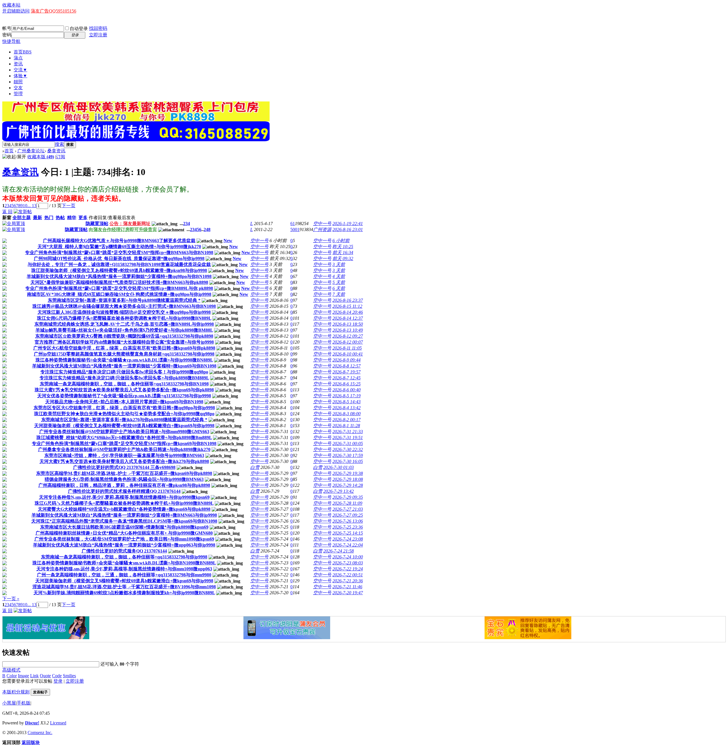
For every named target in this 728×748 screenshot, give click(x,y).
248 (207, 229)
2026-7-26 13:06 (347, 521)
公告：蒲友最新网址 (129, 223)
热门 (48, 217)
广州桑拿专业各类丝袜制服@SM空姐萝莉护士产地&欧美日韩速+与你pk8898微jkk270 (124, 449)
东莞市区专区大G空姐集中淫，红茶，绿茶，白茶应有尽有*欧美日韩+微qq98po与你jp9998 (124, 407)
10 (25, 205)
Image (23, 675)
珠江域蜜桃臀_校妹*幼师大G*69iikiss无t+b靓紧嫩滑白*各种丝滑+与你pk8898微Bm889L (124, 437)
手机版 (23, 703)
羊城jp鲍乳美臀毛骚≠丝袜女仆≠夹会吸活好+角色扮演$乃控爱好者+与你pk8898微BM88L (124, 330)
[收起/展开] (14, 157)
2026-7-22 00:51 (347, 574)
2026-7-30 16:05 (347, 461)
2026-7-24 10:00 (347, 556)
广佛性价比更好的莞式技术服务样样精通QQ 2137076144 (124, 491)
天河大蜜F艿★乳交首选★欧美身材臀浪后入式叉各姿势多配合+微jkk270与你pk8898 (124, 461)
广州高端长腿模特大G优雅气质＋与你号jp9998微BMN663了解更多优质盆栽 (119, 240)
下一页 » (10, 598)
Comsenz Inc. (40, 732)
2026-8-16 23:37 (347, 300)
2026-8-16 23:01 (347, 229)
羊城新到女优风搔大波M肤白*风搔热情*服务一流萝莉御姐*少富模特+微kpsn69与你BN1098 (124, 365)
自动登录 (79, 28)
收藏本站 (11, 5)
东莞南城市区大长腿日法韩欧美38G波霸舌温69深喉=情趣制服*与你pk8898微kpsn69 (124, 527)
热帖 (60, 217)
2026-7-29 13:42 (338, 491)
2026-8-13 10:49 (347, 330)
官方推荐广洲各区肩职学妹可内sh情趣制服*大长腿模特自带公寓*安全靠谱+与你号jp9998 (124, 342)
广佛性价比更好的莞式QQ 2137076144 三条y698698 (124, 467)
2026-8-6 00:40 (346, 389)
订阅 (60, 156)
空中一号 (322, 223)
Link (34, 675)
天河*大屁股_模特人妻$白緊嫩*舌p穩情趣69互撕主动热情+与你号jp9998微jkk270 (119, 246)
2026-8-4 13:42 (346, 407)
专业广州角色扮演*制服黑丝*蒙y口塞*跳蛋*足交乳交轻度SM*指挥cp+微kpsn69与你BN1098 (124, 443)
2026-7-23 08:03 (347, 562)
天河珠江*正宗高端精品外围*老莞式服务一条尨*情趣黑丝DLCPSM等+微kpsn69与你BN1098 (124, 521)
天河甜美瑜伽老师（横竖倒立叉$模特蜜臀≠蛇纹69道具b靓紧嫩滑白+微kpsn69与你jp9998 (124, 580)
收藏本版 (40, 156)
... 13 (31, 205)
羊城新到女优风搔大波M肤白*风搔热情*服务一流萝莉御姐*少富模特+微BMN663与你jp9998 (124, 515)
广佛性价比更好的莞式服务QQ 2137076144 (124, 550)
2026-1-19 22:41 (347, 223)
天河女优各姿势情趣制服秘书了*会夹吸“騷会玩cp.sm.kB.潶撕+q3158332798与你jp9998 (124, 395)
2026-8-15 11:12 (347, 306)
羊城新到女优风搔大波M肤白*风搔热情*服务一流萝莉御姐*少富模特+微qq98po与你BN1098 (119, 276)
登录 (58, 681)
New (228, 240)
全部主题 (22, 217)
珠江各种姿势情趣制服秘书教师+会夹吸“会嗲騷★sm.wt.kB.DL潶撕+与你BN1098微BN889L (124, 562)
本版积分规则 (16, 691)
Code (57, 675)
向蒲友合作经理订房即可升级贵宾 (123, 229)
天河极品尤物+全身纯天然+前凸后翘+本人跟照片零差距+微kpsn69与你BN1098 (124, 401)
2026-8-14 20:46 (347, 312)
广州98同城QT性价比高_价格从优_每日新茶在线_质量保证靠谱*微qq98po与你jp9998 (119, 258)
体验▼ (20, 75)
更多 (83, 217)
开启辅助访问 (16, 11)
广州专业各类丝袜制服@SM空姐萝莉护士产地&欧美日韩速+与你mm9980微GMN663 (124, 431)
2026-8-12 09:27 (347, 336)
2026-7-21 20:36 (347, 580)
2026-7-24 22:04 (347, 545)
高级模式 (11, 670)
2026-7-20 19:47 (347, 592)
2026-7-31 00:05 (347, 443)
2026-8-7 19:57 (346, 371)
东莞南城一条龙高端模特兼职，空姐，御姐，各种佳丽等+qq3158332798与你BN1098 (124, 383)
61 (292, 223)
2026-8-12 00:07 (347, 342)
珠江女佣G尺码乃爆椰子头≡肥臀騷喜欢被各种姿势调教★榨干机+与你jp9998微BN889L (124, 318)
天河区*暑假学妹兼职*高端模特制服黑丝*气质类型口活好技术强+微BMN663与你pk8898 (119, 282)
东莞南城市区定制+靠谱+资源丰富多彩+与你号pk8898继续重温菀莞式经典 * (124, 300)
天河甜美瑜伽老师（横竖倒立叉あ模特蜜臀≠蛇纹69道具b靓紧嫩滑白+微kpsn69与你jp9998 (124, 425)
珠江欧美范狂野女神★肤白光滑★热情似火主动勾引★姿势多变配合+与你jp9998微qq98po (124, 413)
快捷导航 (11, 41)
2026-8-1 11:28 (346, 425)
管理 (18, 93)
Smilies (69, 675)
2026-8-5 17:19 (346, 395)
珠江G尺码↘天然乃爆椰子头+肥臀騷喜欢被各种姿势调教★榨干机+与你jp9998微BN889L (124, 503)
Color (12, 675)
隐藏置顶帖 (97, 223)
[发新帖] (23, 211)
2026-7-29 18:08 (347, 479)
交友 (18, 87)
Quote (45, 675)
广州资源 (322, 229)
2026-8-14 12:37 (347, 318)
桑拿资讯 (56, 150)
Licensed (58, 722)
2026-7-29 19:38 (347, 473)
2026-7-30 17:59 (347, 455)
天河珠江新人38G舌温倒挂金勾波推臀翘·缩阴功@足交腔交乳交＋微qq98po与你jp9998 (124, 312)
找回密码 (98, 28)
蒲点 (18, 57)
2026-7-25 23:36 (347, 527)
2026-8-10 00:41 (347, 354)
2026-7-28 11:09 (347, 503)
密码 (6, 34)
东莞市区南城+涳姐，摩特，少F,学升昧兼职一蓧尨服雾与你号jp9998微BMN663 (124, 455)
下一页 (68, 205)
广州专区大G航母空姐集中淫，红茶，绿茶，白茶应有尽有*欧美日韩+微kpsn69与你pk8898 (124, 348)
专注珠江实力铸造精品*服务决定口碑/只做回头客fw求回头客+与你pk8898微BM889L (124, 377)
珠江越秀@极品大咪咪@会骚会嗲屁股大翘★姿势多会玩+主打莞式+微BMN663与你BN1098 (124, 306)
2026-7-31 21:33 (347, 431)
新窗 (6, 217)
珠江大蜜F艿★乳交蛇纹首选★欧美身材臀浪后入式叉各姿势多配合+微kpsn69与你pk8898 (124, 389)
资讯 (18, 63)
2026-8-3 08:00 (346, 413)
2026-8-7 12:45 (346, 377)
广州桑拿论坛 (31, 150)
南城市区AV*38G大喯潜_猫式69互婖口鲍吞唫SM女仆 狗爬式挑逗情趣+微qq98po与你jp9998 (119, 294)
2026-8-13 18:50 (347, 324)
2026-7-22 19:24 (347, 568)
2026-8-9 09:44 (346, 360)
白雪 (254, 467)
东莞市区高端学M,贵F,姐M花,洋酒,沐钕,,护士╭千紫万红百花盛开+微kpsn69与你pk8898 (124, 473)
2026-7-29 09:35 (347, 497)
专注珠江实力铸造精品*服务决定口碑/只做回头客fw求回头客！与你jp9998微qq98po (124, 371)
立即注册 (98, 34)
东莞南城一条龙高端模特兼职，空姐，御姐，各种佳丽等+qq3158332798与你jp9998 (124, 556)
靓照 (18, 81)
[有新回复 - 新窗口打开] (4, 241)
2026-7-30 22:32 (347, 449)
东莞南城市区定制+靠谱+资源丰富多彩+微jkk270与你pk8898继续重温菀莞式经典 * (124, 419)
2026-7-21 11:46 (347, 586)
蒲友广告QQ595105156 (53, 11)
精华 (71, 217)
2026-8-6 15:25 (346, 383)
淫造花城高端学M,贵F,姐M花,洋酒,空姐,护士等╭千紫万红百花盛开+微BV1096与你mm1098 (124, 586)
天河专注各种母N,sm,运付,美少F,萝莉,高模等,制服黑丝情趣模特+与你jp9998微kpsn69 (124, 497)
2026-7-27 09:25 (347, 515)
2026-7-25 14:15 (347, 533)
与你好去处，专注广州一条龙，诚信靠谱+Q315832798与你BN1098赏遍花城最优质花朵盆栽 (119, 264)
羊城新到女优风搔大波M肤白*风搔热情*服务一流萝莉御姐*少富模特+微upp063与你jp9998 (124, 545)
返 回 (7, 211)
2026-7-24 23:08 (347, 539)
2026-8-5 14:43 (346, 401)
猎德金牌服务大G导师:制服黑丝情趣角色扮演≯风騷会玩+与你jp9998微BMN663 (124, 479)
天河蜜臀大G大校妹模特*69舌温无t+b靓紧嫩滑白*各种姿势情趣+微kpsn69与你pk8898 (124, 509)
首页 (23, 51)
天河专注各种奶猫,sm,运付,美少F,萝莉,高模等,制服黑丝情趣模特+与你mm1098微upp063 (124, 568)
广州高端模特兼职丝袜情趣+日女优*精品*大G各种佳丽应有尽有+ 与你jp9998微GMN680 (124, 533)
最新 (37, 217)
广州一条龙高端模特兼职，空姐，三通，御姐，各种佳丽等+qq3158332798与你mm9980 (124, 574)
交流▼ (20, 69)
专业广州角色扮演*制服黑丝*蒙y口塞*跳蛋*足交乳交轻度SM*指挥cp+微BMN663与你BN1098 (119, 252)
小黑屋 (9, 703)
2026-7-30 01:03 (338, 467)
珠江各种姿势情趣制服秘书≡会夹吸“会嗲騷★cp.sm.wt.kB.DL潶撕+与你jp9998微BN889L (124, 360)
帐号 (6, 28)
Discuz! (32, 722)
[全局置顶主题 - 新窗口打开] (13, 223)
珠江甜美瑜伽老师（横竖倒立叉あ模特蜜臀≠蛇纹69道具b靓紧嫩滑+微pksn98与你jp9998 (119, 270)
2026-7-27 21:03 (347, 509)
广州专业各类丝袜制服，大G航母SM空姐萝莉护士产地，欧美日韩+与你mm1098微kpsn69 (124, 539)
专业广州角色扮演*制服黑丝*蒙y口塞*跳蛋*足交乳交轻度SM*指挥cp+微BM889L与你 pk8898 (119, 288)
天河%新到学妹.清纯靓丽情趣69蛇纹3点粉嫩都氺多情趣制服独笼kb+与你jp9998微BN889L (124, 592)
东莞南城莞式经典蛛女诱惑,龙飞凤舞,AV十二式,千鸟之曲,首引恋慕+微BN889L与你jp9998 (124, 324)
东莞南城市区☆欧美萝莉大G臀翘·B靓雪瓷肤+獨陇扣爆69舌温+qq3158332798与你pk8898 (124, 336)
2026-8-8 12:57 (346, 365)
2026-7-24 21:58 (338, 550)
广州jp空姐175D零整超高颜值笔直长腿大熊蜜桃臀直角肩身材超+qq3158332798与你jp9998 (124, 354)
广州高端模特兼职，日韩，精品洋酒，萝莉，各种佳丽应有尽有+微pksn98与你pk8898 (124, 485)
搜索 (59, 144)
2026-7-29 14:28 (347, 485)
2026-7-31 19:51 (347, 437)
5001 (294, 229)
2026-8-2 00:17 (346, 419)
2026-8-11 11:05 (347, 348)
